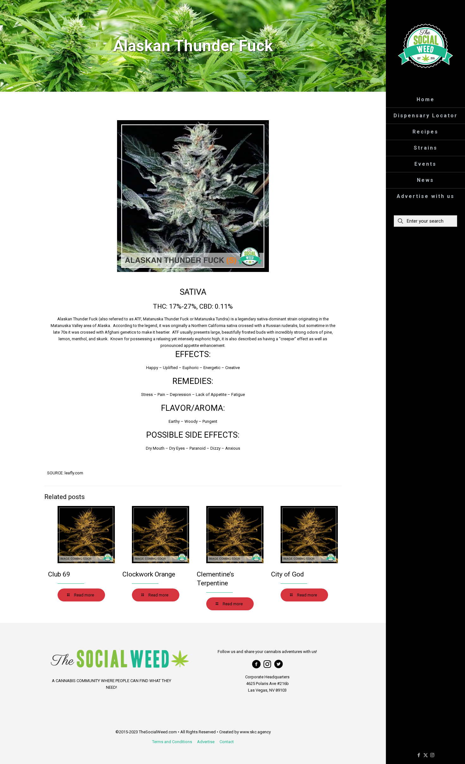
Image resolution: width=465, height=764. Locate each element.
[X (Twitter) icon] (425, 755)
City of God (287, 574)
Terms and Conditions (172, 741)
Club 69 (59, 574)
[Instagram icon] (432, 755)
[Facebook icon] (419, 755)
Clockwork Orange (148, 574)
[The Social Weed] (425, 46)
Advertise (205, 741)
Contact (227, 741)
